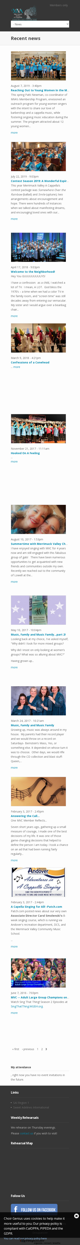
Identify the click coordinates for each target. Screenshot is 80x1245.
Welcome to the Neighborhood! (33, 272)
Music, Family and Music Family (32, 725)
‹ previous (28, 1049)
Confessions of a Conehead (30, 362)
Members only (59, 5)
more (14, 132)
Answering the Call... (25, 816)
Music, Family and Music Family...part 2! (38, 634)
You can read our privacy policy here (25, 1238)
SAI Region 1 (21, 1103)
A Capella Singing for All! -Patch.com (36, 906)
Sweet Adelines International (31, 1107)
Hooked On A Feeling (25, 453)
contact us (26, 1133)
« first (15, 1049)
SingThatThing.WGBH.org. (27, 1006)
